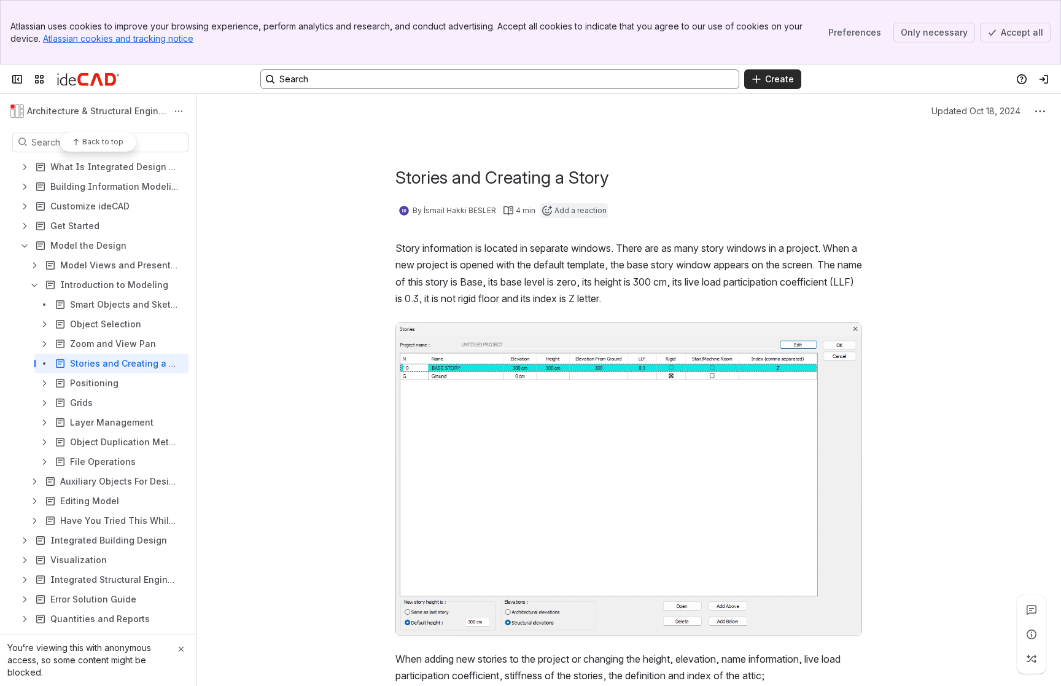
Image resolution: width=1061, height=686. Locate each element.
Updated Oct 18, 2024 (975, 111)
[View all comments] (1031, 610)
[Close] (181, 649)
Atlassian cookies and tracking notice (118, 38)
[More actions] (178, 111)
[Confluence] (88, 79)
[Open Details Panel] (1031, 634)
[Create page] (1031, 659)
